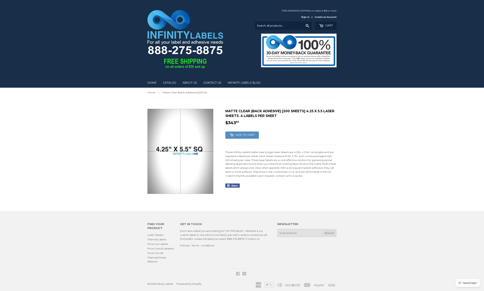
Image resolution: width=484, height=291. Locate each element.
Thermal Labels (156, 239)
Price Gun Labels (157, 243)
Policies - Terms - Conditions (197, 245)
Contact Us (212, 82)
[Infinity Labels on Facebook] (238, 274)
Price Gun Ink (155, 253)
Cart (329, 25)
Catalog (169, 82)
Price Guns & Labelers (160, 248)
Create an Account (326, 17)
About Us (190, 82)
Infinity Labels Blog (244, 82)
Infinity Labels (165, 283)
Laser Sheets (155, 234)
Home (152, 82)
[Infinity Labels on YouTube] (244, 274)
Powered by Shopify (188, 283)
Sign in (305, 17)
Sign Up (329, 233)
